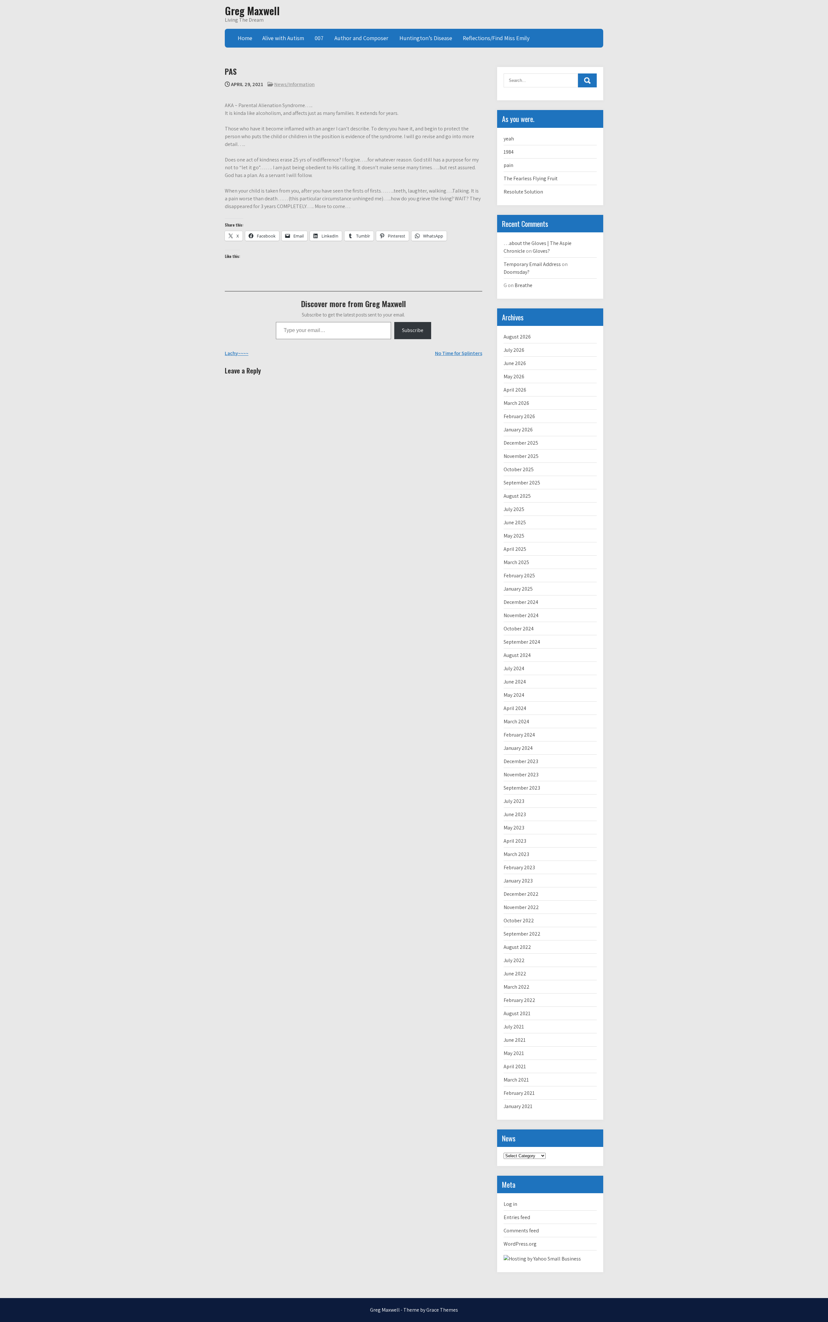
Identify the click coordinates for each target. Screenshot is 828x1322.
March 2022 (516, 986)
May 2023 (514, 827)
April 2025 (515, 549)
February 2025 (519, 575)
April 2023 (515, 841)
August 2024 (517, 655)
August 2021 (517, 1013)
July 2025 (514, 509)
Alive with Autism (283, 38)
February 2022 (519, 1000)
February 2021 (519, 1093)
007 (319, 38)
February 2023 (519, 867)
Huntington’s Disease (425, 38)
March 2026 (516, 403)
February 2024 (519, 734)
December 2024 (521, 602)
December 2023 (521, 761)
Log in (510, 1204)
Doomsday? (516, 272)
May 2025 (514, 535)
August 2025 (517, 496)
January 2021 (518, 1106)
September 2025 (522, 482)
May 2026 (514, 376)
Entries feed (517, 1217)
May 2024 (514, 695)
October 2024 (519, 628)
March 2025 (516, 562)
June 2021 (515, 1040)
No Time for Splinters (458, 353)
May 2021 (514, 1053)
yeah (509, 138)
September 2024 (522, 642)
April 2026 (515, 389)
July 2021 (514, 1026)
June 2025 (515, 522)
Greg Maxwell (252, 10)
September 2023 (522, 787)
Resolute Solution (523, 191)
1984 (509, 152)
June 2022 (515, 973)
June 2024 (515, 681)
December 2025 (521, 442)
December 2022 (521, 894)
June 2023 (515, 814)
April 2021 (515, 1066)
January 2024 (518, 748)
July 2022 (514, 960)
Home (245, 38)
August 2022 (517, 947)
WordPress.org (520, 1243)
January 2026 (518, 429)
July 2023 (514, 801)
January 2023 (518, 880)
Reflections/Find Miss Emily (496, 38)
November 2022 (521, 907)
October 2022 (519, 920)
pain (508, 165)
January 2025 (518, 588)
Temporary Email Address (532, 264)
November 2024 (521, 615)
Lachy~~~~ (236, 353)
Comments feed (521, 1230)
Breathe (523, 285)
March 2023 (516, 854)
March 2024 (516, 721)
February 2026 (519, 416)
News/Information (294, 84)
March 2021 (516, 1079)
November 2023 (521, 774)
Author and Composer (361, 38)
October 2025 (519, 469)
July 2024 (514, 668)
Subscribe (412, 330)
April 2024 (515, 708)
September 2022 (522, 933)
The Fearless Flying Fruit (531, 178)
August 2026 (517, 336)
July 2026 (514, 350)
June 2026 (515, 363)
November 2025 (521, 456)
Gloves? (541, 251)
